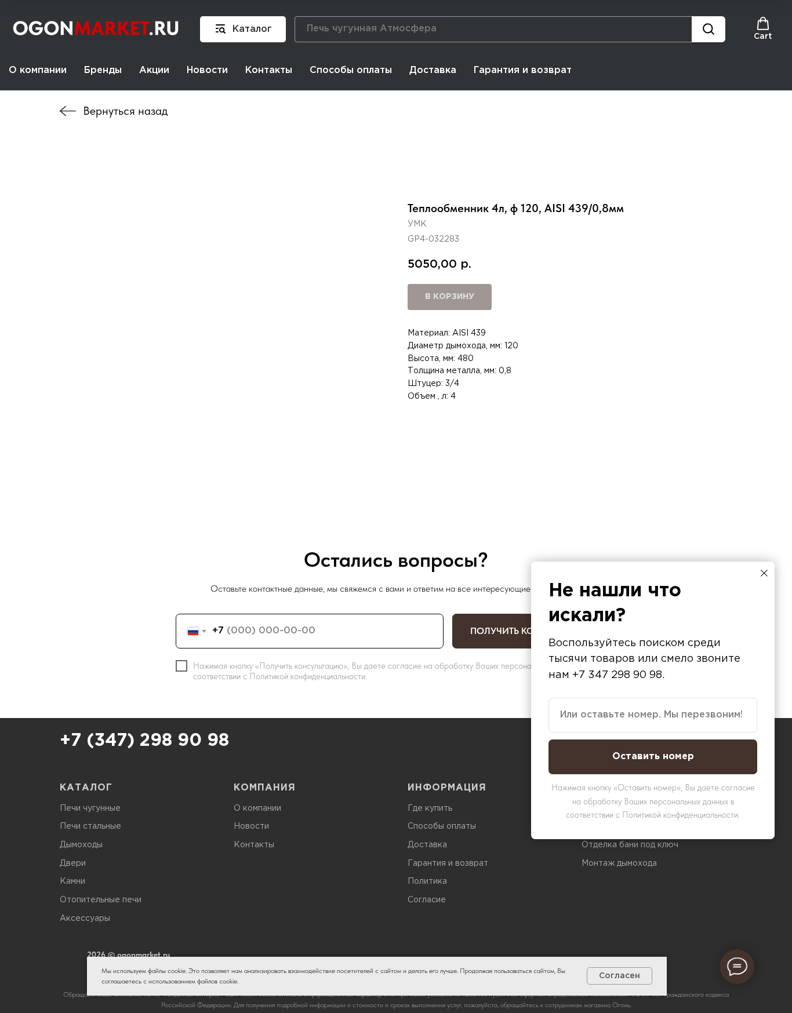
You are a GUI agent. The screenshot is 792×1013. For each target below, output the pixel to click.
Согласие (427, 900)
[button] (763, 29)
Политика (427, 881)
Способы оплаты (351, 70)
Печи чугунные (90, 808)
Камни (72, 881)
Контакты (268, 70)
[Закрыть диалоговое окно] (764, 573)
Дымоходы (81, 844)
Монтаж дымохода (619, 863)
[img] (67, 111)
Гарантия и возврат (523, 70)
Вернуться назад (125, 111)
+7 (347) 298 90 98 (144, 741)
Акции (154, 70)
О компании (38, 70)
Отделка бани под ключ (630, 844)
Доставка (432, 70)
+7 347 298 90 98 (617, 675)
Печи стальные (90, 826)
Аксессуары (85, 918)
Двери (73, 863)
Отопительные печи (100, 900)
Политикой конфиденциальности (307, 676)
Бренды (103, 70)
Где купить (430, 808)
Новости (207, 70)
